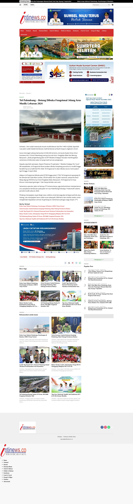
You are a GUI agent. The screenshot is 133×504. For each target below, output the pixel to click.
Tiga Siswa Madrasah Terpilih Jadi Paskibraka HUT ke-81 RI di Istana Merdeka (41, 219)
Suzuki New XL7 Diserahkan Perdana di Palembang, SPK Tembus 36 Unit (102, 209)
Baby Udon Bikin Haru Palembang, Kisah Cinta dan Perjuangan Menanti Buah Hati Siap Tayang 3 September (103, 191)
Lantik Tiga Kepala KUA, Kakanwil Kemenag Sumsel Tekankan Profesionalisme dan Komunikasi (46, 211)
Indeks (32, 4)
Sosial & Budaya (54, 30)
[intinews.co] (32, 18)
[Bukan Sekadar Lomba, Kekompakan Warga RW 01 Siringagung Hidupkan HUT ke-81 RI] (29, 296)
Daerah (35, 30)
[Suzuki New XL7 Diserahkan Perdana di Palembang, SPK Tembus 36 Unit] (88, 208)
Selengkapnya (98, 216)
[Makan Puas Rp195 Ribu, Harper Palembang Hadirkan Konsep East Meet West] (91, 245)
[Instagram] (105, 427)
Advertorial (24, 34)
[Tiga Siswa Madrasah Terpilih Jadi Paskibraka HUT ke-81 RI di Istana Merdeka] (71, 296)
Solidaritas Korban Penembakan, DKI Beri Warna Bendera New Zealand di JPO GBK (100, 301)
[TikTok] (112, 427)
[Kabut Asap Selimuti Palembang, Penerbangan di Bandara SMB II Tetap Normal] (29, 276)
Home (22, 30)
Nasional (28, 30)
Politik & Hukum (66, 30)
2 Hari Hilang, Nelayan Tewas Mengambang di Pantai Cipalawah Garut (100, 271)
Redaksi (60, 436)
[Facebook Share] (65, 263)
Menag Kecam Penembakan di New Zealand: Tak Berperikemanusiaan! (100, 278)
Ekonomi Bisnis (43, 30)
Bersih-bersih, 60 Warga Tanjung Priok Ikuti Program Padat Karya (100, 294)
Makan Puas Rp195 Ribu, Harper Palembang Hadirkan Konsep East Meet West (90, 252)
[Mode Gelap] (113, 4)
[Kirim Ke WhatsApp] (80, 263)
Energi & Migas (95, 30)
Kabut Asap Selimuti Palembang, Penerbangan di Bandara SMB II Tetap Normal (73, 1)
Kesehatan (76, 30)
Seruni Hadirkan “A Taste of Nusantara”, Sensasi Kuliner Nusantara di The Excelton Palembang (105, 252)
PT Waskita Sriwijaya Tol (36, 257)
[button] (109, 4)
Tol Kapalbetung (50, 257)
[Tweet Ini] (69, 263)
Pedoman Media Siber (70, 436)
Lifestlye (104, 30)
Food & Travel (85, 30)
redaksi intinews (27, 106)
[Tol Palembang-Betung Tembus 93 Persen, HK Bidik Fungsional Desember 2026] (50, 296)
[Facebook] (102, 427)
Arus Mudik (23, 257)
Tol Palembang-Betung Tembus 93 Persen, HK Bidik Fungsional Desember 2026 (41, 216)
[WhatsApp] (108, 427)
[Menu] (20, 4)
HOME (26, 4)
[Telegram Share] (76, 263)
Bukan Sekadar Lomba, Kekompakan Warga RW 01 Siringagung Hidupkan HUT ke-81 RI (44, 213)
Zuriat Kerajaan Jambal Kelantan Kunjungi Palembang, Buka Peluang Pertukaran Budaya (44, 208)
